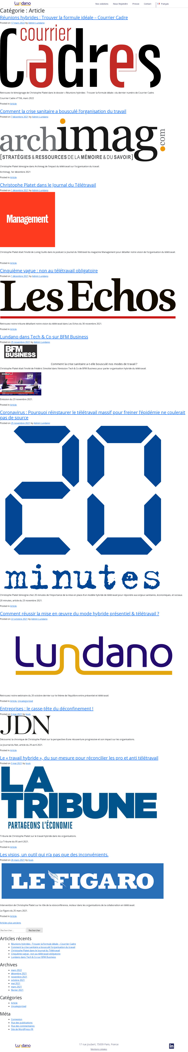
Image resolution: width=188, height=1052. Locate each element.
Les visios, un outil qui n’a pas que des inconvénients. (54, 855)
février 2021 (17, 990)
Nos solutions (101, 3)
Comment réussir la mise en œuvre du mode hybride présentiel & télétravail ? (79, 613)
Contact (147, 3)
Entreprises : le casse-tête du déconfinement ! (46, 709)
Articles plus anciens (10, 922)
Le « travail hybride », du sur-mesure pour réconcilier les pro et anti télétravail (79, 758)
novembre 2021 (19, 976)
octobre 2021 (18, 980)
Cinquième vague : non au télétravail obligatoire (49, 271)
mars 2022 (16, 970)
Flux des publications (21, 1022)
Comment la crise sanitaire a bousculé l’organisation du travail (63, 111)
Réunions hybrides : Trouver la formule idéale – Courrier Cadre (64, 17)
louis (28, 714)
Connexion (16, 1019)
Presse (135, 3)
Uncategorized (25, 701)
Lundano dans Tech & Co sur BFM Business (44, 337)
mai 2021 (15, 983)
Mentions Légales (99, 1049)
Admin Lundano (36, 22)
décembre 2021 (19, 973)
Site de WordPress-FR (22, 1029)
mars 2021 (16, 986)
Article (13, 103)
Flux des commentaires (23, 1025)
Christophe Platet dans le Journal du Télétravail (48, 185)
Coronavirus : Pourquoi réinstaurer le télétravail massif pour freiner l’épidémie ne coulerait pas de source (92, 414)
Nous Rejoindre (120, 3)
